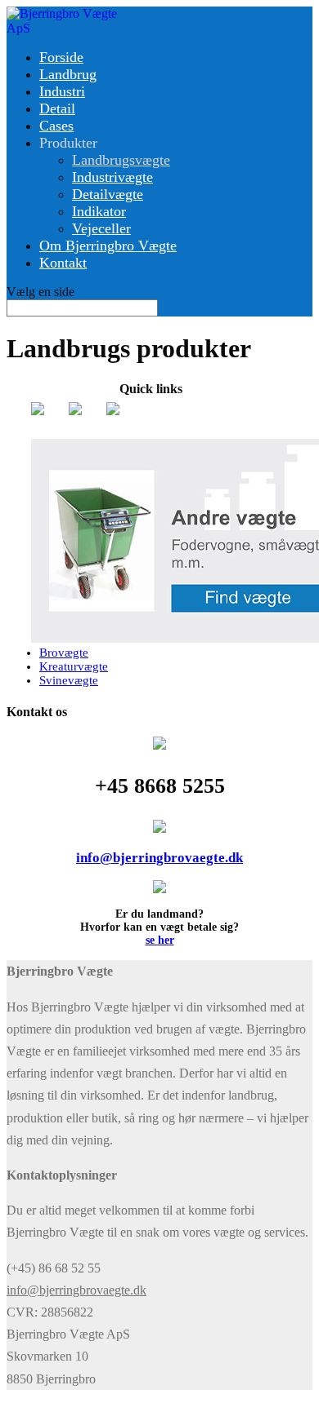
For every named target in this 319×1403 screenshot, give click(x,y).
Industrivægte (112, 177)
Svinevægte (68, 680)
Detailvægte (107, 194)
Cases (56, 125)
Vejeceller (101, 228)
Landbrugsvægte (121, 160)
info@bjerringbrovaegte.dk (159, 857)
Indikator (99, 211)
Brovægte (63, 652)
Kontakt (63, 262)
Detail (57, 108)
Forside (61, 57)
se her (160, 940)
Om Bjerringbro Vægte (108, 245)
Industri (62, 91)
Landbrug (68, 74)
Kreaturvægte (73, 666)
